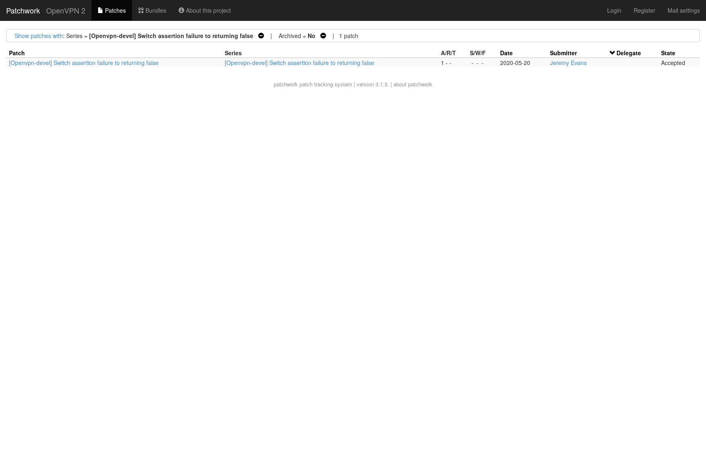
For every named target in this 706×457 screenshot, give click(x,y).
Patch (17, 53)
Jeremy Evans (568, 63)
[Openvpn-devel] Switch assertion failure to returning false (84, 63)
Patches (114, 10)
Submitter (563, 53)
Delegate (629, 53)
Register (644, 10)
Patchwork (23, 10)
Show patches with (39, 36)
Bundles (155, 10)
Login (614, 10)
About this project (207, 10)
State (668, 53)
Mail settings (684, 10)
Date (506, 53)
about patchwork (412, 84)
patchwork (286, 84)
